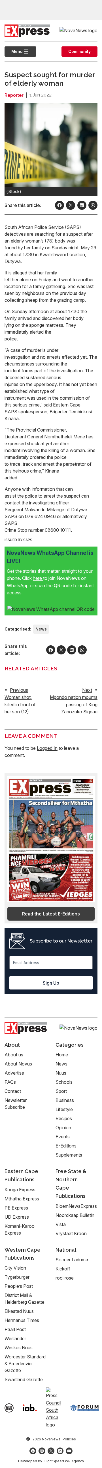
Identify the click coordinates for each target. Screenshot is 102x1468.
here (38, 578)
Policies (69, 1439)
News (41, 629)
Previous (19, 690)
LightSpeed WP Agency (64, 1461)
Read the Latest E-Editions (51, 914)
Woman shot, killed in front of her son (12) (20, 704)
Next (87, 690)
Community (79, 51)
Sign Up (51, 983)
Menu (14, 51)
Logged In (47, 748)
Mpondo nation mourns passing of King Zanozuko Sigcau (73, 704)
